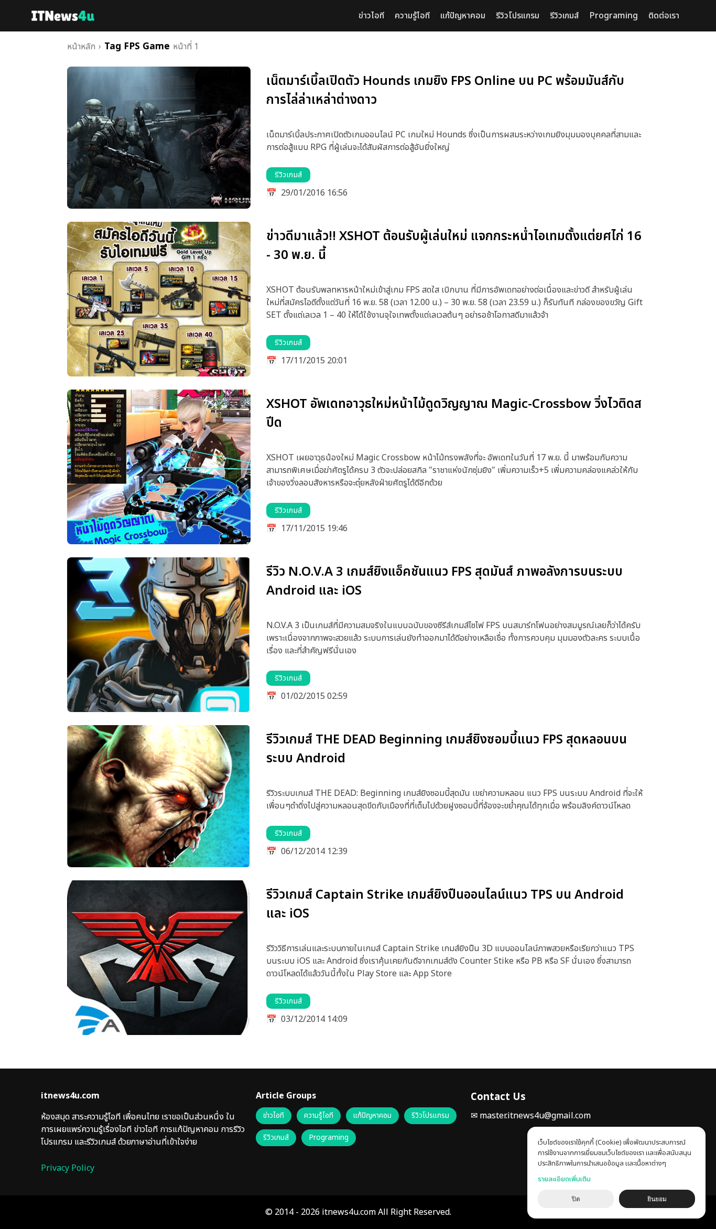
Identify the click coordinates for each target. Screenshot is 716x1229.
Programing (613, 15)
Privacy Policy (67, 1168)
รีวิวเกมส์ (564, 15)
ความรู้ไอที (412, 15)
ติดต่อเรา (663, 15)
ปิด (576, 1199)
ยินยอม (657, 1199)
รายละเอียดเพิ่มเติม (564, 1179)
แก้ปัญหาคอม (462, 15)
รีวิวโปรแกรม (517, 15)
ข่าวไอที (371, 15)
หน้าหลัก (81, 46)
